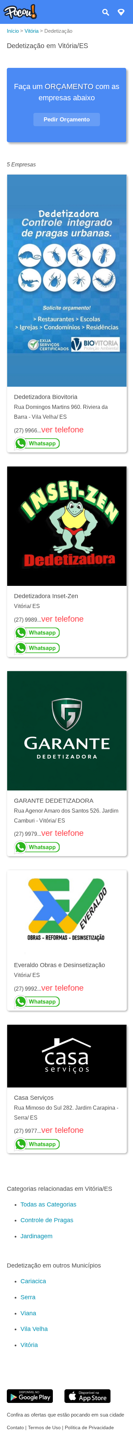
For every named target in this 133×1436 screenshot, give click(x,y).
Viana (28, 1313)
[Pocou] (20, 17)
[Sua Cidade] (121, 13)
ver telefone (62, 429)
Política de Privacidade (89, 1427)
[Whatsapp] (67, 443)
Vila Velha (34, 1329)
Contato (15, 1427)
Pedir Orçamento (67, 119)
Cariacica (33, 1281)
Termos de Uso (44, 1427)
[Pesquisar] (106, 13)
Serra (27, 1297)
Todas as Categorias (48, 1204)
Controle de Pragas (46, 1220)
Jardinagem (36, 1236)
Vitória (29, 1345)
